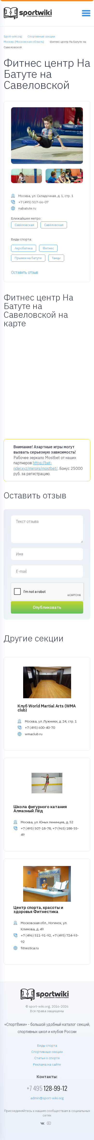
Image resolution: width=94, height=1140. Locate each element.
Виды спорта (47, 1045)
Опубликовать (47, 607)
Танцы (56, 258)
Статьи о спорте (47, 1058)
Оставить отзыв (24, 272)
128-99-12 (47, 1088)
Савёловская (24, 225)
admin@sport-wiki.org (47, 1098)
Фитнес (48, 248)
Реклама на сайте (47, 1064)
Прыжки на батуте (28, 258)
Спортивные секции (47, 1052)
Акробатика (24, 248)
